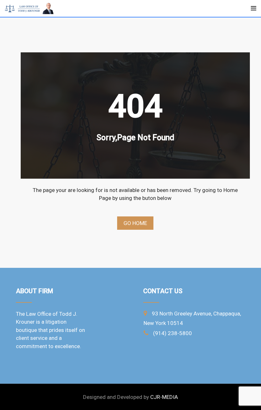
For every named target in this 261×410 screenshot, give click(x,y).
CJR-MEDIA (164, 397)
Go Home (135, 223)
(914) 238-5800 (172, 333)
